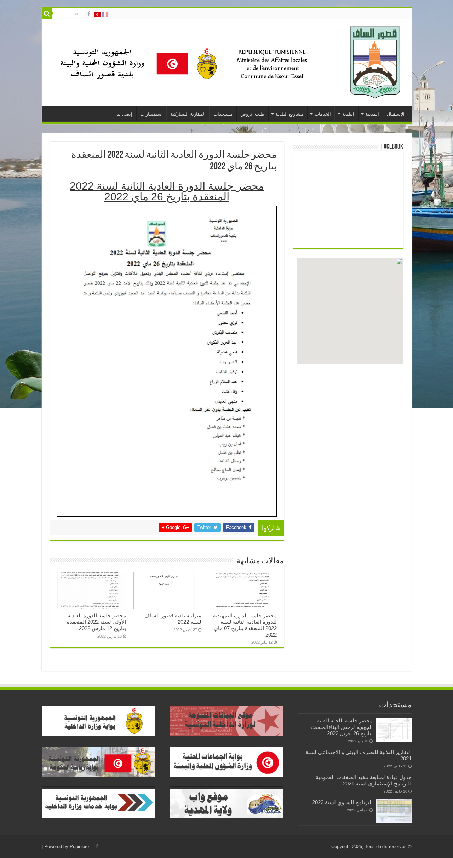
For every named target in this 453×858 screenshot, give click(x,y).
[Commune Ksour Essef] (375, 61)
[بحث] (47, 13)
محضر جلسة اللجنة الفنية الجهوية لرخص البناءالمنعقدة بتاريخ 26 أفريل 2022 (341, 727)
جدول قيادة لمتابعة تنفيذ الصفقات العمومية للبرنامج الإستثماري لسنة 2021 (364, 780)
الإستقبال (396, 114)
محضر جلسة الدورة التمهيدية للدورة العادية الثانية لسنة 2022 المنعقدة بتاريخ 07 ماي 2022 (245, 625)
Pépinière (79, 846)
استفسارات (151, 114)
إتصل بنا (124, 114)
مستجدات (223, 114)
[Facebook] (89, 14)
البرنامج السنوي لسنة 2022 (342, 802)
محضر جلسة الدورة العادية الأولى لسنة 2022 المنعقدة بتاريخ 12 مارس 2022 (96, 621)
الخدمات (323, 114)
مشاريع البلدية (289, 114)
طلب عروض (252, 114)
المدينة (372, 114)
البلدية (348, 114)
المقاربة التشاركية (188, 114)
